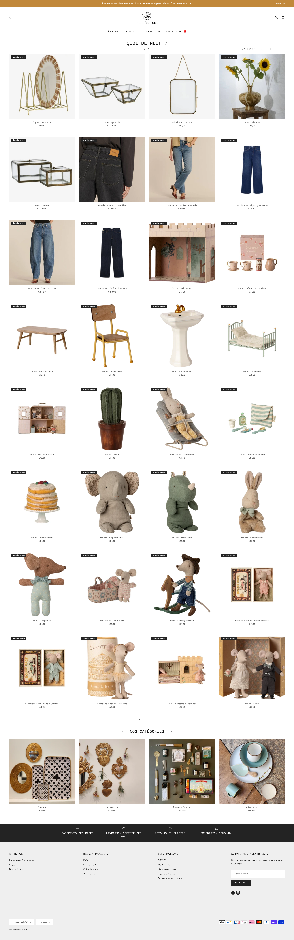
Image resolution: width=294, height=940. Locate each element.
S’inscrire (241, 883)
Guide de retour (90, 869)
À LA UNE (113, 31)
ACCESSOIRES (152, 31)
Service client (89, 865)
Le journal (14, 865)
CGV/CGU (163, 860)
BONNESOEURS (21, 930)
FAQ (85, 860)
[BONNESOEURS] (147, 17)
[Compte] (275, 17)
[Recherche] (11, 17)
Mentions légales (166, 865)
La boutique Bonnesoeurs (21, 860)
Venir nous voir (90, 874)
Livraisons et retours (168, 869)
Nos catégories (16, 869)
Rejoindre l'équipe (166, 874)
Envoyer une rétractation (170, 878)
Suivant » (151, 720)
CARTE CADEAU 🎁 (176, 31)
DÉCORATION (131, 31)
